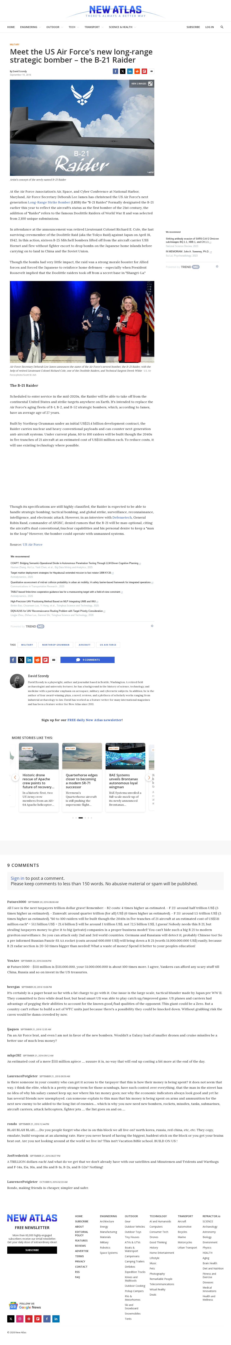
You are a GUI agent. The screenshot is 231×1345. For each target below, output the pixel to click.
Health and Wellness (209, 1297)
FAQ (77, 1277)
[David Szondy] (17, 681)
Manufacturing (108, 1232)
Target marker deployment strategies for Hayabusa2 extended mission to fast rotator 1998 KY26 (61, 572)
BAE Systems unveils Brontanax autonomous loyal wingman (92, 781)
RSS (77, 1272)
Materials (105, 1237)
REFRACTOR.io (211, 1216)
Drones (154, 1237)
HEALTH (207, 1252)
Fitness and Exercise (209, 1275)
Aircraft (85, 644)
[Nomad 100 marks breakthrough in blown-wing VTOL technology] (137, 756)
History (154, 1247)
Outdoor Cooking (135, 1285)
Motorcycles (185, 1242)
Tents (128, 1318)
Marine (182, 1237)
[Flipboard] (144, 71)
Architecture (107, 1221)
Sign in (17, 878)
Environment (210, 1242)
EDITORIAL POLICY (81, 1233)
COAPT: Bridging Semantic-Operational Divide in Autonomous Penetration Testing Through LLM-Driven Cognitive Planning (74, 563)
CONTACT (81, 1266)
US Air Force (32, 544)
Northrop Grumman (55, 644)
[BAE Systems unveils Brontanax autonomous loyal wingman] (94, 756)
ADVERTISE (82, 1251)
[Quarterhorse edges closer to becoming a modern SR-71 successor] (50, 756)
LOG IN (209, 27)
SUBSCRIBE (193, 27)
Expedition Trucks (135, 1272)
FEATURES (81, 1240)
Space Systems (109, 1252)
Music (153, 1263)
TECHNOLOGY (158, 1216)
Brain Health (210, 1263)
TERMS (79, 1256)
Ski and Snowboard (131, 1306)
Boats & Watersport (131, 1249)
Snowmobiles (133, 1313)
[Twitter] (122, 71)
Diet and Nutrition (213, 1268)
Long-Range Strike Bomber (49, 202)
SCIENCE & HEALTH (120, 27)
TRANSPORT (92, 27)
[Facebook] (115, 71)
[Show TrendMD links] (152, 625)
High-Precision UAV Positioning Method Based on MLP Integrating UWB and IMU (53, 601)
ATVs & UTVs (132, 1242)
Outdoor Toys (133, 1232)
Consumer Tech (159, 1232)
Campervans (132, 1256)
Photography (157, 1273)
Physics (207, 1247)
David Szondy (38, 676)
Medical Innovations (209, 1289)
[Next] (148, 777)
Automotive (184, 1226)
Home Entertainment (162, 1252)
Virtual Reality (157, 1289)
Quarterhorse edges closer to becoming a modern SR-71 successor (50, 781)
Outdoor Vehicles (135, 1226)
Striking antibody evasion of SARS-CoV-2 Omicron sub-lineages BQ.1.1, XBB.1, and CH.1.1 (192, 240)
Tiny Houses (132, 1237)
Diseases (208, 1282)
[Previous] (15, 777)
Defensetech (122, 517)
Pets (152, 1268)
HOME (11, 27)
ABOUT (79, 1226)
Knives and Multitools (131, 1278)
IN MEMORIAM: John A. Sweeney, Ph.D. (187, 251)
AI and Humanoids (160, 1221)
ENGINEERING (28, 27)
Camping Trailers (135, 1261)
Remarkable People (161, 1279)
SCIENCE (208, 1221)
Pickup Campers (134, 1291)
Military (14, 44)
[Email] (151, 71)
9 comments (91, 659)
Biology (207, 1237)
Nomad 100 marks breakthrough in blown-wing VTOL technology (135, 781)
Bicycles (182, 1232)
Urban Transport (187, 1247)
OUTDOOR (52, 27)
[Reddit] (137, 71)
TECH (72, 27)
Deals (153, 1294)
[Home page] (115, 10)
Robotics (105, 1247)
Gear (127, 1221)
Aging (206, 1258)
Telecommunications (162, 1284)
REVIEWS (80, 1245)
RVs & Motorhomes (132, 1297)
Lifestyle (154, 1258)
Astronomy (209, 1232)
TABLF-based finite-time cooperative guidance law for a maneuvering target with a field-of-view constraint (65, 592)
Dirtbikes (130, 1266)
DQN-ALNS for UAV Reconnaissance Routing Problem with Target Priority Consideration (57, 611)
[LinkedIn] (130, 71)
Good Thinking (158, 1242)
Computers (156, 1226)
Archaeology (210, 1226)
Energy (104, 1226)
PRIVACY (80, 1261)
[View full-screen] (150, 84)
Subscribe (32, 1250)
